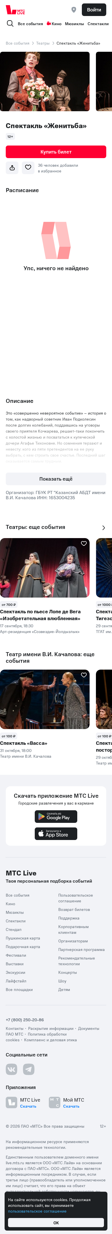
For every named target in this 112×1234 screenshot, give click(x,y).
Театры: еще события (35, 527)
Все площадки (19, 989)
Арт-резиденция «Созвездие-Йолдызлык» (40, 631)
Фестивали (16, 955)
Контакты (15, 1028)
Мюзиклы (74, 23)
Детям (64, 989)
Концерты (67, 972)
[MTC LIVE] (15, 9)
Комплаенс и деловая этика (50, 1039)
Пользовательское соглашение (75, 897)
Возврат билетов (74, 909)
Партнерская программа (81, 949)
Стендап (14, 929)
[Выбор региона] (73, 9)
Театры (43, 43)
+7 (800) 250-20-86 (25, 1019)
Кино (56, 23)
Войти (94, 9)
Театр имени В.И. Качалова (25, 756)
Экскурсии (15, 972)
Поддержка (69, 918)
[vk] (11, 1069)
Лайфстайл (16, 981)
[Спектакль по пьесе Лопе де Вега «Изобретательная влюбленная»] (45, 568)
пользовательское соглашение (37, 1211)
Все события (30, 23)
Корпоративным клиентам (73, 929)
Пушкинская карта (23, 938)
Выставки (15, 963)
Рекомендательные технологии (76, 960)
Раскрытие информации (51, 1028)
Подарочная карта (23, 946)
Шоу (62, 981)
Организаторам (73, 941)
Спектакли (98, 23)
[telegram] (28, 1069)
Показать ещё (56, 478)
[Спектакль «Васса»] (45, 699)
